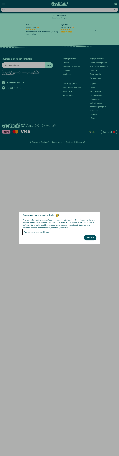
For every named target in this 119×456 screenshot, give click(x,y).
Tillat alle (90, 238)
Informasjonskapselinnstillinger (36, 232)
